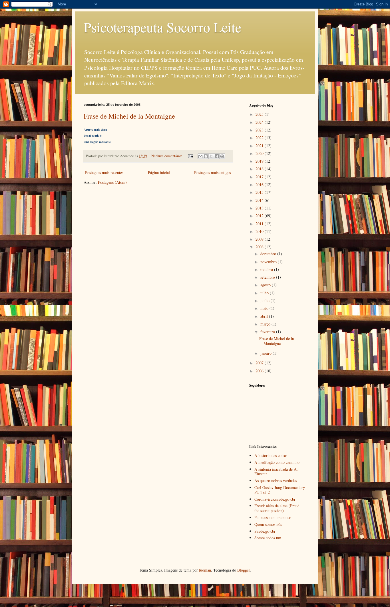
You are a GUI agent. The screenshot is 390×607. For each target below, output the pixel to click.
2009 (260, 239)
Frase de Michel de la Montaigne (129, 116)
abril (264, 316)
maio (265, 308)
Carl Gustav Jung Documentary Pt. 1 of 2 (279, 490)
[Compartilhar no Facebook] (217, 156)
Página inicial (159, 172)
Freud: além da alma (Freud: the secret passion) (277, 508)
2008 (260, 246)
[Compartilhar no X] (211, 156)
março (266, 324)
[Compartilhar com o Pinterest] (222, 156)
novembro (269, 261)
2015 (260, 192)
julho (265, 292)
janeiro (266, 353)
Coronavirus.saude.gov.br (274, 499)
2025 (260, 114)
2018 (260, 168)
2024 (260, 122)
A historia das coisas (270, 455)
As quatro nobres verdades (275, 480)
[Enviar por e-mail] (200, 156)
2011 (260, 223)
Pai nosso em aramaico (272, 517)
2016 (260, 184)
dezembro (268, 253)
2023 (260, 130)
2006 (260, 371)
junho (265, 300)
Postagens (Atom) (112, 182)
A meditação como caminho (276, 462)
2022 (260, 137)
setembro (268, 277)
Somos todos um (267, 537)
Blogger (243, 570)
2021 (260, 145)
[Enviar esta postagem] (190, 155)
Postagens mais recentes (104, 172)
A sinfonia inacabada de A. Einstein (276, 471)
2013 (260, 208)
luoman (205, 570)
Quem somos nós (268, 524)
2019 (260, 161)
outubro (267, 269)
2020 (260, 153)
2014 (260, 200)
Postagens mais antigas (212, 172)
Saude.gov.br (265, 531)
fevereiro (268, 331)
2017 (260, 176)
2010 (260, 231)
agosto (266, 284)
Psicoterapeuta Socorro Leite (162, 27)
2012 (260, 215)
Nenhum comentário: (167, 155)
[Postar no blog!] (206, 156)
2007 (260, 363)
